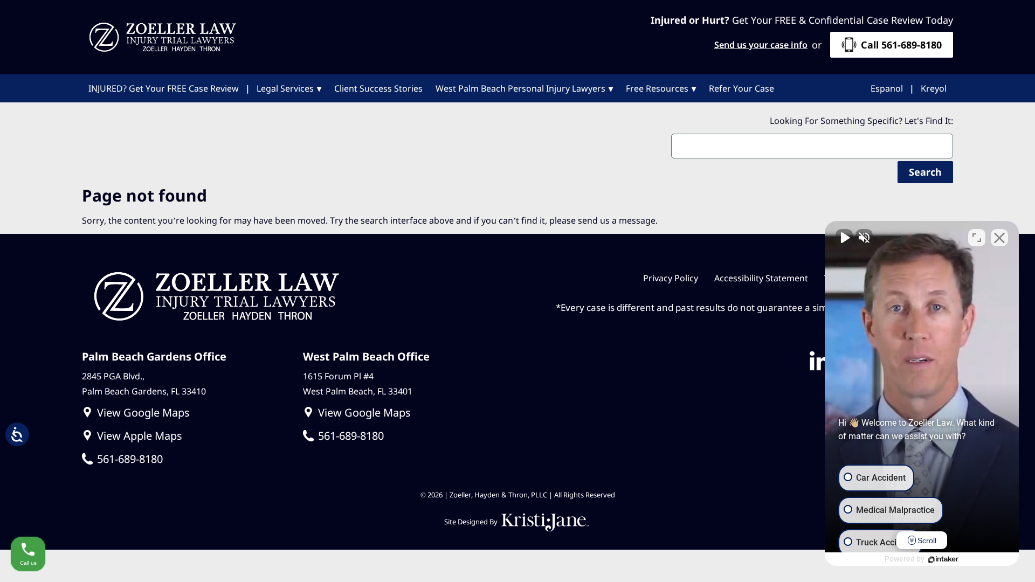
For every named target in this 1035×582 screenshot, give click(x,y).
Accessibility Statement (761, 278)
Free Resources (657, 88)
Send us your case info (761, 45)
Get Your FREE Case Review (163, 88)
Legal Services (285, 88)
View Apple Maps (139, 435)
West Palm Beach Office (366, 356)
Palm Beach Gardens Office (154, 356)
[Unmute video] (844, 237)
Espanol (887, 88)
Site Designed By (471, 521)
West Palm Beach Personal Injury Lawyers (520, 88)
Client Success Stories (378, 88)
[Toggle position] (976, 237)
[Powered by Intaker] (943, 559)
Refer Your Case (741, 88)
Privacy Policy (670, 278)
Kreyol (934, 88)
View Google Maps (143, 412)
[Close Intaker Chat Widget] (999, 237)
